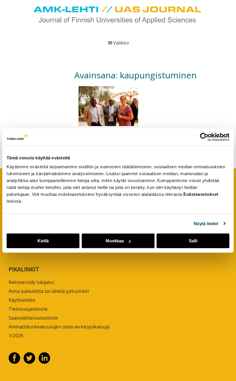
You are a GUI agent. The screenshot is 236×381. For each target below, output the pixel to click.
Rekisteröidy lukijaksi (31, 282)
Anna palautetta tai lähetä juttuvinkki (49, 291)
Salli (193, 240)
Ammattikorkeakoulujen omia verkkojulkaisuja (59, 327)
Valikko (121, 43)
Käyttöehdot (22, 300)
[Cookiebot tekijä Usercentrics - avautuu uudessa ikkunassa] (204, 137)
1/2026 (16, 335)
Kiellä (43, 240)
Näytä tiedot (206, 223)
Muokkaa (115, 240)
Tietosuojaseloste (28, 309)
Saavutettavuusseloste (33, 318)
